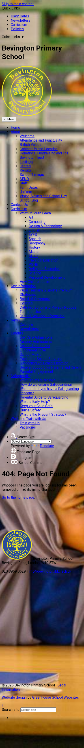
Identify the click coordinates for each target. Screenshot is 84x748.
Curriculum (19, 25)
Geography (37, 243)
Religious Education (44, 269)
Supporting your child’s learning (44, 363)
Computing (37, 222)
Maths (34, 252)
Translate (47, 446)
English (34, 230)
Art (31, 217)
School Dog (29, 200)
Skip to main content (18, 4)
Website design (14, 697)
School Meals (30, 354)
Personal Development (47, 277)
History (34, 247)
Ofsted (25, 166)
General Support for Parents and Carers (50, 367)
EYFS (33, 234)
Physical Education (43, 260)
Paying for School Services (41, 359)
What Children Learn (35, 213)
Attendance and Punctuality (41, 140)
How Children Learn (35, 282)
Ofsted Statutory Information (42, 316)
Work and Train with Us (28, 419)
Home (15, 127)
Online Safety (30, 410)
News (15, 320)
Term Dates (29, 187)
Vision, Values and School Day (43, 196)
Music (33, 256)
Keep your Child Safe (36, 406)
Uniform (26, 192)
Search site (10, 709)
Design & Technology (45, 226)
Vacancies (28, 427)
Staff (24, 183)
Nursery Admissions (36, 342)
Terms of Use (30, 312)
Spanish (35, 239)
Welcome (27, 136)
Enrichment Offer (33, 350)
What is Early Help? (35, 401)
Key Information (23, 286)
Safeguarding (21, 376)
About (15, 132)
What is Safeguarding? (37, 380)
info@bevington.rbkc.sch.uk (50, 571)
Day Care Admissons (36, 337)
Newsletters (20, 20)
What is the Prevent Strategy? (43, 414)
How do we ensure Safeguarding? (46, 384)
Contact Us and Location (39, 149)
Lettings (26, 162)
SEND (24, 179)
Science (35, 273)
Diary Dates (20, 16)
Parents (17, 333)
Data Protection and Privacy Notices (48, 307)
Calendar (26, 324)
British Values (30, 144)
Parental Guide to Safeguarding (44, 397)
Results (26, 170)
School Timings (32, 174)
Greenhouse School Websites (55, 697)
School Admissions (35, 346)
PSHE (33, 264)
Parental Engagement (36, 371)
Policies (17, 29)
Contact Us (19, 204)
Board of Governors (35, 299)
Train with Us (30, 423)
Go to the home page (18, 497)
